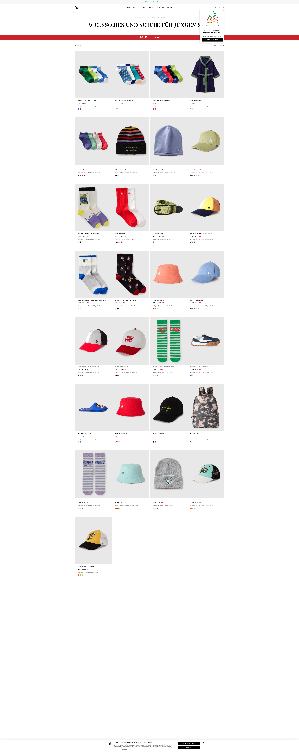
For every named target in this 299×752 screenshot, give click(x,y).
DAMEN (135, 7)
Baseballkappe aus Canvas (197, 167)
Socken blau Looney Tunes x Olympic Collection (92, 300)
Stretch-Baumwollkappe (160, 167)
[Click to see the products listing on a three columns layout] (223, 45)
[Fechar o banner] (203, 742)
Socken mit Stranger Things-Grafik (88, 233)
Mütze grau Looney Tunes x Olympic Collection (167, 500)
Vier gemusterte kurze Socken (87, 100)
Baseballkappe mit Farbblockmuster (201, 233)
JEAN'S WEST (160, 7)
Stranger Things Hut (121, 366)
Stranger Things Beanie (122, 167)
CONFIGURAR (188, 747)
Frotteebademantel (196, 100)
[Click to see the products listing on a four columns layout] (221, 45)
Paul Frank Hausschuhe (85, 433)
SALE (128, 7)
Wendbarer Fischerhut (159, 300)
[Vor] (170, 2)
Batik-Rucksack (194, 433)
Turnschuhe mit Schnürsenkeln (199, 366)
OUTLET (169, 7)
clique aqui (124, 749)
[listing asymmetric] (218, 45)
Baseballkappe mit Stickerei (198, 500)
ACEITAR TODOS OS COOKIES (189, 743)
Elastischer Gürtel (158, 233)
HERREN (143, 7)
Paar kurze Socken (83, 167)
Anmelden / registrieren (212, 39)
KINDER (150, 7)
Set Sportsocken (120, 233)
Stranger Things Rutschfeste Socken (164, 366)
